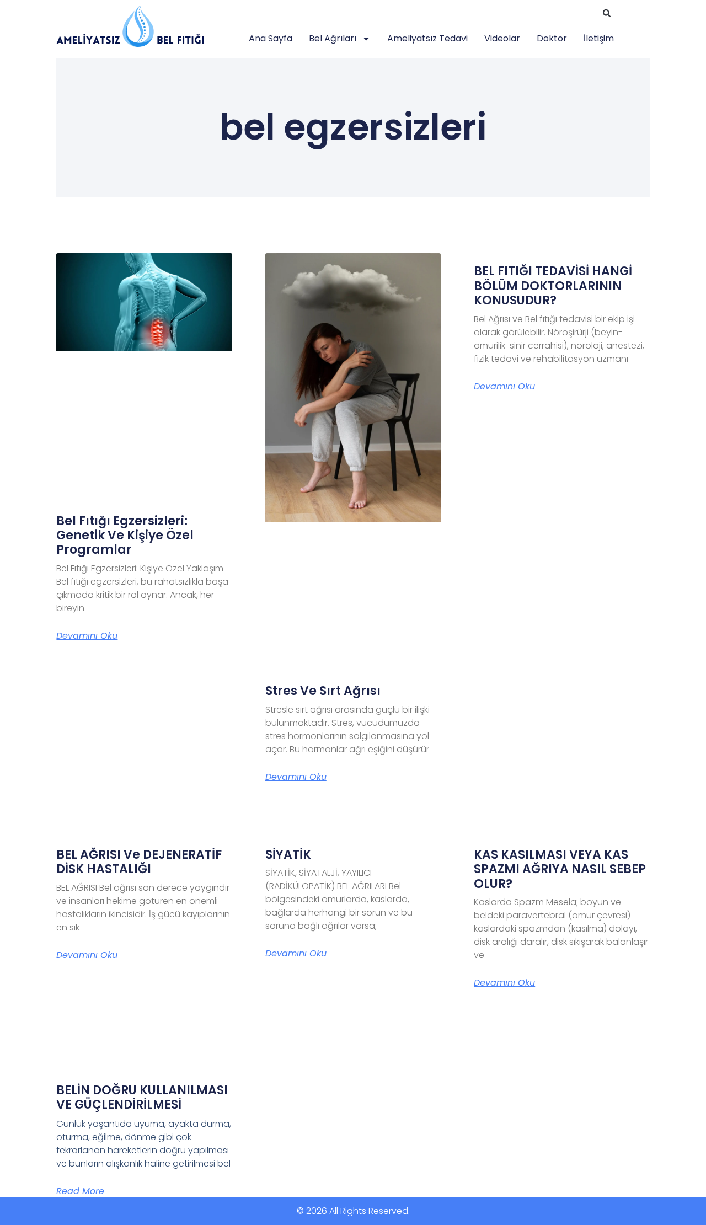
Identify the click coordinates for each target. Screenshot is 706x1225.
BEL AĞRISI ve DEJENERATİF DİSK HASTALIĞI (139, 862)
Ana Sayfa (270, 38)
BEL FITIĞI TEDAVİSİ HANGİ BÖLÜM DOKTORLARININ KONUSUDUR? (553, 286)
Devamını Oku (86, 636)
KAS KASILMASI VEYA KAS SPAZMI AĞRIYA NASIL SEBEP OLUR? (560, 869)
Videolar (502, 38)
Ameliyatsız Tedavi (427, 38)
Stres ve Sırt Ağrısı (323, 690)
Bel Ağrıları (332, 38)
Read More (80, 1191)
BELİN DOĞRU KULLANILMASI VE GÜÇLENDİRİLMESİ (142, 1097)
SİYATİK (288, 854)
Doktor (552, 38)
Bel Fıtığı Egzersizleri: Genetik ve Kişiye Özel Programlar (125, 535)
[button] (607, 13)
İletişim (599, 38)
